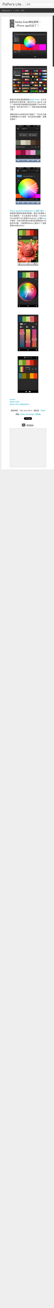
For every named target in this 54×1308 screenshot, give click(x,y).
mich (22, 10)
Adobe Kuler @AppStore (19, 404)
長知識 (38, 414)
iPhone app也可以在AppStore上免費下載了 (27, 211)
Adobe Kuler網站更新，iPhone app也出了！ (28, 23)
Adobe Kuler (34, 99)
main (17, 10)
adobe (22, 414)
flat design (30, 414)
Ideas (44, 218)
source (12, 399)
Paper (43, 410)
